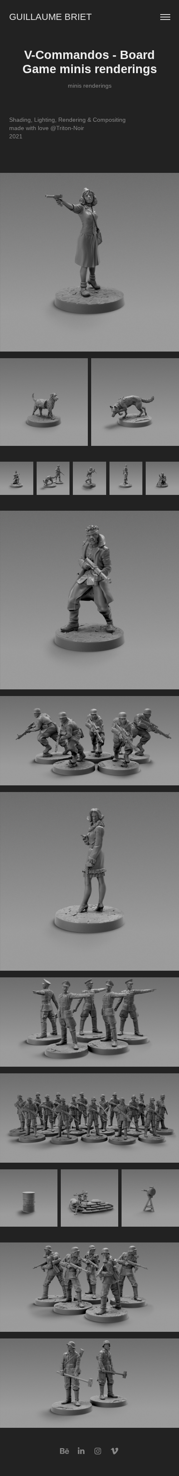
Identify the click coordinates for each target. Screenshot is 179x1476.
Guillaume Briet (50, 17)
